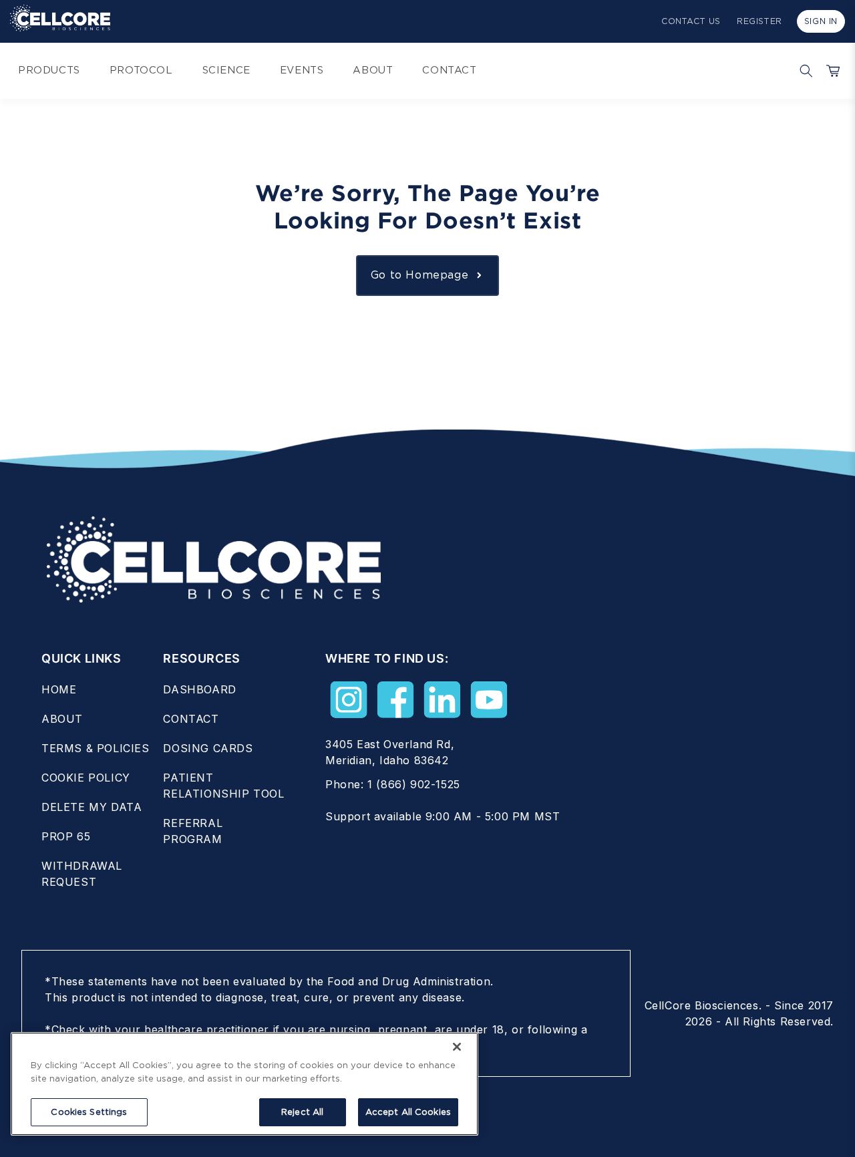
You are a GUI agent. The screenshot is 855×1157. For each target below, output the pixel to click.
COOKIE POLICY (85, 777)
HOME (58, 689)
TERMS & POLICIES (95, 748)
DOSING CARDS (207, 748)
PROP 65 (65, 836)
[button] (803, 70)
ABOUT (62, 718)
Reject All (302, 1112)
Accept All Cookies (408, 1112)
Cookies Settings (89, 1112)
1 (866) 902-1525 (413, 784)
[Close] (457, 1046)
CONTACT (190, 718)
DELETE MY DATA (91, 807)
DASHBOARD (199, 689)
